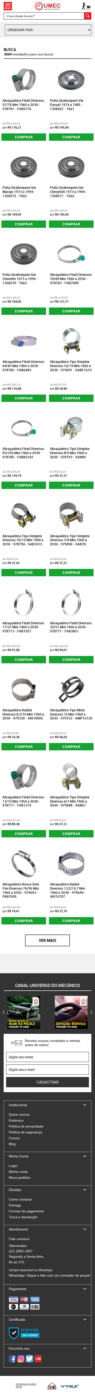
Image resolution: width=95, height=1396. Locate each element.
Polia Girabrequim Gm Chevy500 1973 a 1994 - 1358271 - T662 (68, 191)
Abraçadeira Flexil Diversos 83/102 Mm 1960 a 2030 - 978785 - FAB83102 (23, 452)
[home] (47, 6)
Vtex (69, 1386)
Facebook (12, 1358)
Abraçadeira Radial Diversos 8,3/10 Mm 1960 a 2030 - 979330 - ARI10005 (23, 714)
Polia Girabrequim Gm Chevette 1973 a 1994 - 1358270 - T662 (20, 278)
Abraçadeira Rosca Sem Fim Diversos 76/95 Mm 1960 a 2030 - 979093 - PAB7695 (20, 890)
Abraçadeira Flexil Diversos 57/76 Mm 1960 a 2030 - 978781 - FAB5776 (23, 104)
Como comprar (20, 1199)
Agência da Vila (52, 1386)
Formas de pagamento (26, 1211)
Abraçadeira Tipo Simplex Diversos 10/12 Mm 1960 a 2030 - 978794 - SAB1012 (22, 540)
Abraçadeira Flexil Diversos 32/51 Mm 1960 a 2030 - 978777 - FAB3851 (71, 627)
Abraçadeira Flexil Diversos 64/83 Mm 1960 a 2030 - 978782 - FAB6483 (23, 365)
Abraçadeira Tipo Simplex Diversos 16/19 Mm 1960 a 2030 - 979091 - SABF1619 (71, 365)
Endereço (16, 1120)
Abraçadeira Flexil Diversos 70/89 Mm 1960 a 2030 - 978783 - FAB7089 (71, 278)
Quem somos (19, 1114)
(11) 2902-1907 (21, 1251)
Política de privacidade (26, 1126)
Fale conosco (19, 1239)
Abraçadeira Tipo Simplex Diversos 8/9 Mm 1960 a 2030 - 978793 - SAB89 (69, 452)
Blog (12, 1144)
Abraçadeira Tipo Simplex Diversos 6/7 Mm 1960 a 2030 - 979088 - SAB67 (69, 801)
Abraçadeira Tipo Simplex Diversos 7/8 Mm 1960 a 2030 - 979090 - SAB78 (69, 540)
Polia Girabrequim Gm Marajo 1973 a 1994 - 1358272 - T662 (19, 191)
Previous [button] (3, 1012)
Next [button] (91, 1012)
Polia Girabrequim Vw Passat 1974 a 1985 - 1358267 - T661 (66, 104)
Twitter (29, 1358)
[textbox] (47, 16)
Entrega (15, 1205)
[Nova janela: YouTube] (23, 1012)
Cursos (14, 1138)
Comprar (24, 137)
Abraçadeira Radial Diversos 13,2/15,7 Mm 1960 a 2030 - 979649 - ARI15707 (68, 890)
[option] (24, 1012)
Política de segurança (25, 1132)
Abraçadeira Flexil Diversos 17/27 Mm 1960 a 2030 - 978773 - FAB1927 (23, 627)
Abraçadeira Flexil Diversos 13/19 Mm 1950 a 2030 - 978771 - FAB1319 (23, 801)
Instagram (21, 1358)
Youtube (38, 1358)
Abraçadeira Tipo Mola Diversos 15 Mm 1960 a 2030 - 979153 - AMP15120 (71, 714)
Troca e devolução (23, 1217)
